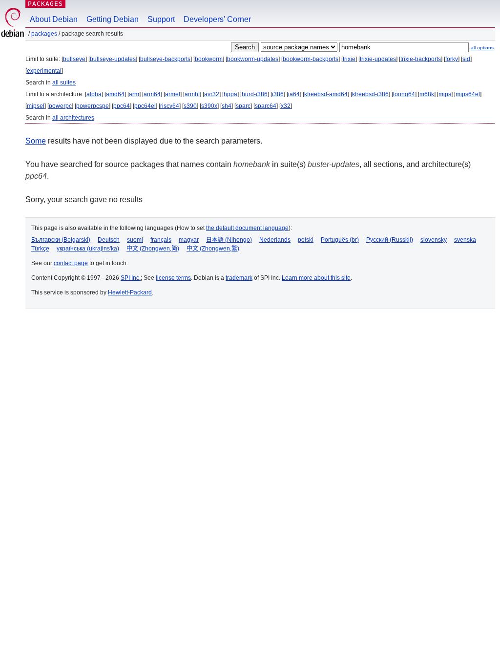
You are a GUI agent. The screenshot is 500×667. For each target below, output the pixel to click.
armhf (192, 94)
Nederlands (275, 239)
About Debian (54, 19)
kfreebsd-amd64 (326, 94)
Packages (45, 3)
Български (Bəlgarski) (60, 239)
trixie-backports (420, 59)
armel (172, 94)
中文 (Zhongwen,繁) (213, 248)
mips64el (468, 94)
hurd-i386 (255, 94)
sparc (243, 106)
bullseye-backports (165, 59)
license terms (173, 277)
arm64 (152, 94)
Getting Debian (112, 19)
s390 (190, 106)
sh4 (226, 106)
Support (161, 19)
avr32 (211, 94)
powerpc (60, 106)
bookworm (209, 59)
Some (35, 141)
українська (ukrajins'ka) (88, 248)
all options (482, 47)
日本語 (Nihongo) (229, 239)
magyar (189, 239)
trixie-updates (378, 59)
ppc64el (145, 106)
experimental (44, 70)
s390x (209, 106)
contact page (71, 263)
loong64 (404, 94)
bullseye (74, 59)
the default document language (247, 228)
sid (466, 59)
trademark (239, 277)
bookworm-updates (252, 59)
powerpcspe (92, 106)
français (160, 239)
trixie (349, 59)
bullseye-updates (113, 59)
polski (305, 239)
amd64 (115, 94)
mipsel (35, 106)
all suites (64, 82)
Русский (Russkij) (389, 239)
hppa (230, 94)
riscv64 (169, 106)
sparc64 (265, 106)
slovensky (433, 239)
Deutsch (109, 239)
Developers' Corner (217, 19)
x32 (286, 106)
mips (444, 94)
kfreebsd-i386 (370, 94)
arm (134, 94)
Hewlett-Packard (130, 292)
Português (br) (340, 239)
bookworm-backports (310, 59)
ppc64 (121, 106)
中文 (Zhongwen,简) (152, 248)
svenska (465, 239)
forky (451, 59)
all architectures (73, 117)
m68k (426, 94)
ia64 (294, 94)
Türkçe (40, 248)
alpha (94, 94)
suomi (135, 239)
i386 (278, 94)
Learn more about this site (316, 277)
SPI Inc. (131, 277)
